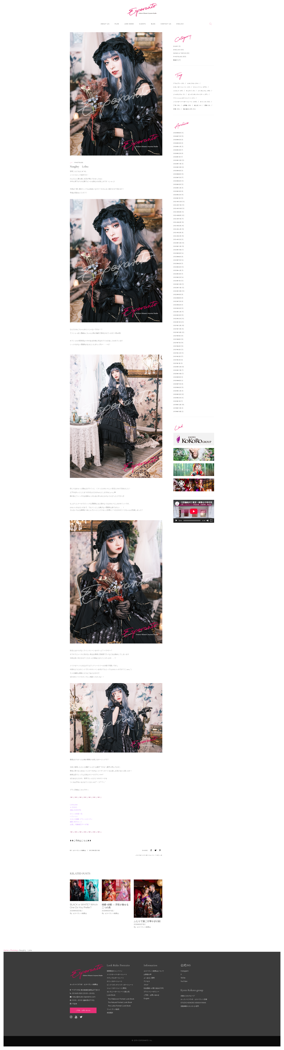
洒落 (207, 105)
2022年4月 (177, 311)
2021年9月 (177, 336)
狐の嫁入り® (189, 109)
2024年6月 (177, 222)
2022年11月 (177, 287)
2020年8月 (177, 380)
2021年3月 (177, 356)
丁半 (176, 105)
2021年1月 (176, 363)
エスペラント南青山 (80, 850)
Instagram (185, 971)
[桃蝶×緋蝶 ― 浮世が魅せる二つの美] (116, 890)
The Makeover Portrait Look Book (121, 999)
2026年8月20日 (75, 911)
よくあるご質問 (149, 978)
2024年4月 (177, 229)
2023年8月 (177, 256)
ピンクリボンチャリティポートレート (120, 985)
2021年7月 (177, 342)
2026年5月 (177, 143)
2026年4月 (177, 146)
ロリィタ (159, 855)
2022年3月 (177, 315)
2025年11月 (177, 164)
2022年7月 (177, 301)
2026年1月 (177, 157)
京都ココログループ (188, 996)
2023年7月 (177, 260)
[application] (193, 511)
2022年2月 (177, 318)
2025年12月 (177, 160)
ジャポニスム (204, 90)
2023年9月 (177, 253)
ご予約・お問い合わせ (151, 995)
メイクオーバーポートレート (145, 855)
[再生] (176, 520)
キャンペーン (200, 87)
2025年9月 (177, 170)
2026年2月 (177, 153)
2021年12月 (177, 325)
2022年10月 (177, 291)
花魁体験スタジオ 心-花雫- (190, 1006)
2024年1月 (177, 239)
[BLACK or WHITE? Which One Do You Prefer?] (84, 890)
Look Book (111, 995)
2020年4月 (177, 391)
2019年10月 (177, 411)
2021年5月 (177, 349)
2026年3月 (177, 150)
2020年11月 (177, 370)
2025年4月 (177, 188)
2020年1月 (177, 401)
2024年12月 (177, 201)
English (176, 50)
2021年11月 (177, 329)
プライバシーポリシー (151, 992)
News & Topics (179, 53)
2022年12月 (177, 284)
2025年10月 (177, 167)
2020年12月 (177, 367)
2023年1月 (177, 281)
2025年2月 (177, 194)
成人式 (198, 105)
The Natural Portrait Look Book (120, 1002)
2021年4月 (177, 353)
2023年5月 (177, 267)
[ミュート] (208, 520)
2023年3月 (177, 274)
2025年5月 (177, 184)
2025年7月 (177, 177)
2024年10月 (177, 208)
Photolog (79, 162)
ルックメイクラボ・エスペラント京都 (194, 999)
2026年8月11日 (139, 924)
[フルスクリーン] (211, 520)
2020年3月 (177, 394)
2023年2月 (177, 277)
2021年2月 (177, 360)
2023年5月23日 (94, 850)
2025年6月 (177, 181)
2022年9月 (177, 294)
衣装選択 (110, 1013)
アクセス (147, 981)
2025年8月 (177, 174)
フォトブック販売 (113, 1009)
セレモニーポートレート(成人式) (118, 992)
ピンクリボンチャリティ (198, 94)
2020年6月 (177, 387)
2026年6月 (177, 139)
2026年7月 (177, 136)
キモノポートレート (181, 87)
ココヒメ (178, 90)
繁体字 (175, 60)
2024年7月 (177, 219)
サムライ (190, 90)
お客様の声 (147, 974)
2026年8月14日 (107, 911)
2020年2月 (177, 398)
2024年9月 (177, 212)
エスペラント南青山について (154, 971)
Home (6, 950)
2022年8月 (177, 298)
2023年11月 (177, 246)
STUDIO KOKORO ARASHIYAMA (193, 1003)
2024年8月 (177, 215)
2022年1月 (177, 322)
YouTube (184, 981)
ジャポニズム (179, 94)
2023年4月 (177, 270)
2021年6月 (177, 346)
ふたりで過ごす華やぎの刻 (147, 921)
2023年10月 (177, 250)
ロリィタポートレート (114, 981)
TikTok (183, 978)
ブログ (146, 985)
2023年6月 (177, 263)
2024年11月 (177, 205)
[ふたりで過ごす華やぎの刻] (148, 898)
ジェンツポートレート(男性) (116, 988)
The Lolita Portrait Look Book (119, 1006)
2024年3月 (177, 232)
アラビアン (178, 83)
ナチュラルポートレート (115, 978)
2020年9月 (177, 377)
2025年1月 (177, 198)
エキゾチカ (193, 83)
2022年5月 (177, 308)
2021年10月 (177, 332)
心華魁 (187, 105)
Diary (175, 46)
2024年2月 (177, 236)
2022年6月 (177, 305)
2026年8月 (177, 133)
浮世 (176, 109)
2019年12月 (177, 404)
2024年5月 (177, 225)
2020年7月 (177, 384)
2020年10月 (177, 373)
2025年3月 (177, 191)
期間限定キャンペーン (114, 971)
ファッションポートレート (184, 98)
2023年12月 (177, 243)
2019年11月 (177, 408)
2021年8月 (177, 339)
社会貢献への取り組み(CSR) (154, 988)
